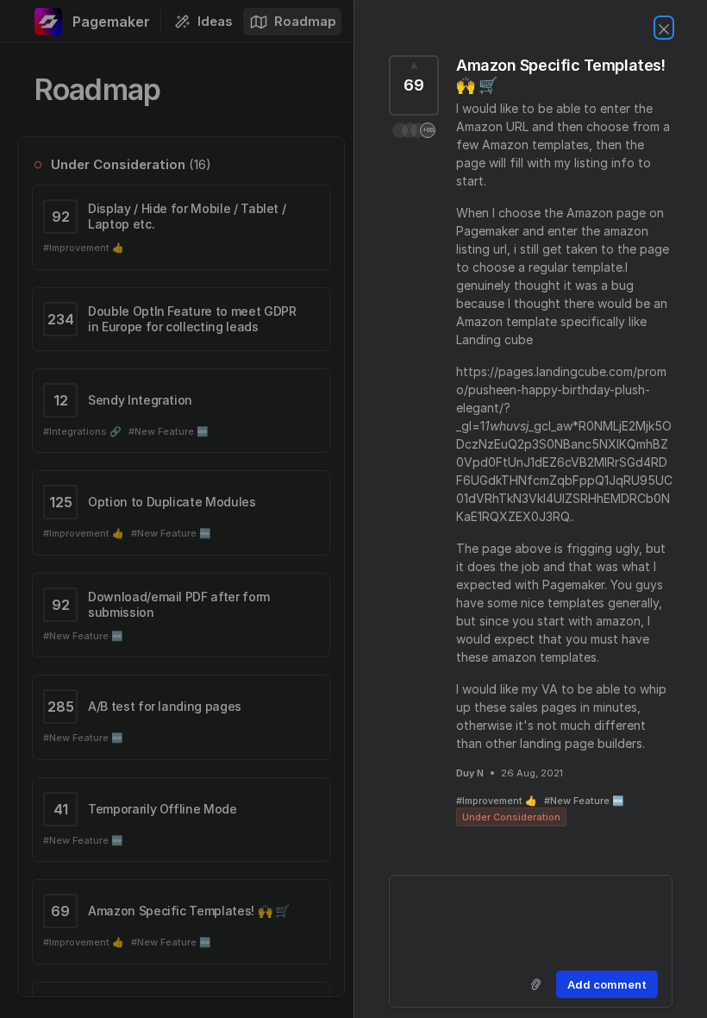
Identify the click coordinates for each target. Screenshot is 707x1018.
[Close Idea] (664, 27)
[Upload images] (535, 984)
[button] (413, 130)
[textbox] (530, 919)
